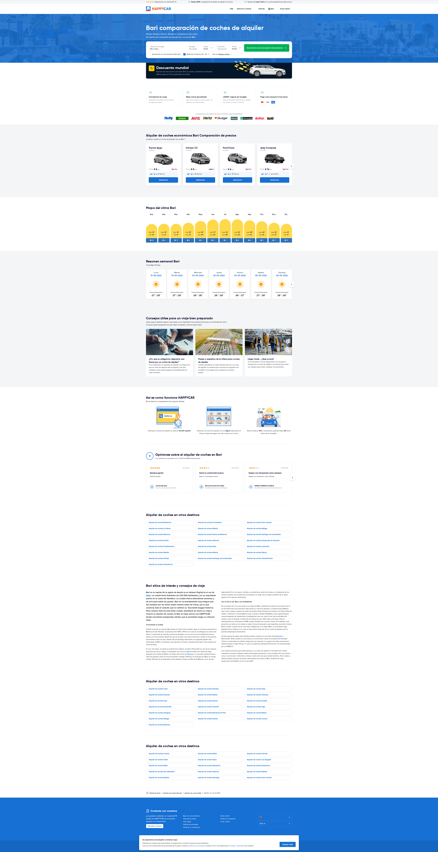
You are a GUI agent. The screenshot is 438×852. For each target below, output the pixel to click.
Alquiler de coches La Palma (160, 528)
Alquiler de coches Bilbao (208, 694)
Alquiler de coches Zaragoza (160, 713)
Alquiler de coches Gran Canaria (259, 522)
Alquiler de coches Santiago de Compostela (264, 534)
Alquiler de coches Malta (207, 753)
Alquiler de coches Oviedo (159, 558)
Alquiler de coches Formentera (210, 522)
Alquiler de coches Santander (160, 706)
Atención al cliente (244, 9)
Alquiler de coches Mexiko (159, 552)
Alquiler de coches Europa (172, 793)
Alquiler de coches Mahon (257, 552)
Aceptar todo (287, 844)
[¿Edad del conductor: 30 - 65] (184, 54)
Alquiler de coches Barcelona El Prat (212, 713)
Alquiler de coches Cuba (158, 689)
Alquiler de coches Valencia (208, 540)
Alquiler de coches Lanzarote (258, 546)
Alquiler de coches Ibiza (207, 546)
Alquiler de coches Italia (256, 689)
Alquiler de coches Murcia (208, 701)
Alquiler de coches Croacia (159, 753)
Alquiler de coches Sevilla (159, 540)
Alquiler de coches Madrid (208, 528)
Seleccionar (163, 180)
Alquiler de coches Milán (158, 765)
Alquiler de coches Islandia (208, 689)
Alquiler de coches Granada (257, 694)
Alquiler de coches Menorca (159, 534)
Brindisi (279, 636)
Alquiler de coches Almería (257, 753)
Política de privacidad (190, 824)
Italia (148, 595)
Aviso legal (187, 822)
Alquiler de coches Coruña (257, 718)
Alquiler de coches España (159, 777)
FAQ (231, 9)
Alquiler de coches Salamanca (258, 765)
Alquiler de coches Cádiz (158, 759)
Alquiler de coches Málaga (257, 528)
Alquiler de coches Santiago (208, 777)
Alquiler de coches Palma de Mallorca (212, 534)
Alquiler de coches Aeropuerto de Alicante (263, 540)
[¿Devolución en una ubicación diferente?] (150, 54)
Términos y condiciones (191, 827)
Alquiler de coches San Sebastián (162, 771)
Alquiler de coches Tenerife (208, 706)
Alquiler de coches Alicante (159, 694)
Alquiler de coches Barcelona (160, 522)
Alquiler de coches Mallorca (159, 724)
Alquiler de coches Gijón (207, 759)
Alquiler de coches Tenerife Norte (260, 558)
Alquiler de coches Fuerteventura (161, 546)
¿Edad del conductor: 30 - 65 (196, 54)
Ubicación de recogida (157, 47)
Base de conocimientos (191, 816)
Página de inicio (154, 793)
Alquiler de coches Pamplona (209, 765)
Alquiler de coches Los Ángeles (259, 759)
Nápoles (190, 654)
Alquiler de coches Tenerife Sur (161, 564)
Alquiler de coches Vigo (256, 706)
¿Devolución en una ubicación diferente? (166, 54)
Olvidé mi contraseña (227, 819)
